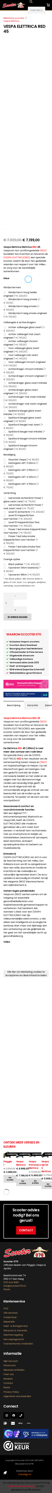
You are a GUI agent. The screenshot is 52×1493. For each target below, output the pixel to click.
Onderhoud (9, 1317)
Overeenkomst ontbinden (18, 1343)
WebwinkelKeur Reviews (21, 1486)
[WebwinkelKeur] (26, 687)
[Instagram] (6, 1415)
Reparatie (9, 1321)
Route (6, 1289)
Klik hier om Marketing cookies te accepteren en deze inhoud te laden (26, 973)
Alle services (10, 1312)
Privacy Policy (11, 1392)
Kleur (6, 278)
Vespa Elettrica (11, 21)
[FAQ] (5, 1423)
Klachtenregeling (13, 1334)
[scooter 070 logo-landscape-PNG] (13, 5)
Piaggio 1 (7, 1163)
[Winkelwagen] (48, 5)
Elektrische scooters (13, 18)
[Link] (29, 1423)
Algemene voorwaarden (17, 1396)
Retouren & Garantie (15, 1330)
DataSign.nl (24, 1474)
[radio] (28, 279)
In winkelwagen (17, 617)
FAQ (5, 1308)
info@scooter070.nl (14, 1286)
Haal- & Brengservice (15, 1326)
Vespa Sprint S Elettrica (46, 1166)
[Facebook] (14, 1415)
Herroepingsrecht (13, 1339)
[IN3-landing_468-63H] (26, 1434)
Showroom (9, 1365)
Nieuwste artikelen (13, 1370)
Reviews (8, 1378)
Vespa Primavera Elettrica (35, 1165)
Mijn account (10, 1361)
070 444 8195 (11, 1282)
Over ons (8, 1374)
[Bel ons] (20, 1415)
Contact (8, 1383)
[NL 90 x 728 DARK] (26, 694)
